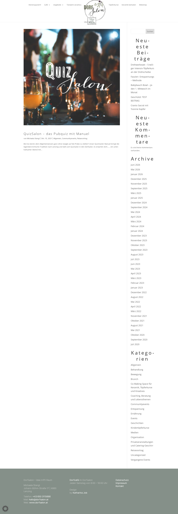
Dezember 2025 (139, 178)
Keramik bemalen (129, 5)
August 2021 (137, 325)
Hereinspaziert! (35, 5)
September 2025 (139, 188)
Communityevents (69, 138)
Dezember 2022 (139, 292)
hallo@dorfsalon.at (38, 499)
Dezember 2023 (139, 235)
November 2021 (139, 315)
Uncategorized (138, 455)
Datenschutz (122, 480)
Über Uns (88, 22)
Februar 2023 (137, 282)
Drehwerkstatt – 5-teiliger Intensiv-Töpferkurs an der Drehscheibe (142, 68)
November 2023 (139, 240)
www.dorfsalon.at (38, 502)
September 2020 (139, 339)
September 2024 (139, 207)
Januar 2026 (137, 174)
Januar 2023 (137, 287)
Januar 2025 (137, 197)
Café (46, 5)
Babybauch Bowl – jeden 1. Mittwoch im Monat (142, 89)
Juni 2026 (135, 164)
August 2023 (137, 254)
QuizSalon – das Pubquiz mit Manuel (56, 133)
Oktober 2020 (137, 334)
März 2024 (136, 221)
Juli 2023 (135, 259)
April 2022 (136, 306)
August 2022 (137, 297)
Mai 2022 (135, 301)
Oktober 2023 (137, 245)
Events (134, 418)
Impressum (121, 483)
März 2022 (136, 311)
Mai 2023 (135, 268)
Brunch (134, 379)
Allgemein (57, 138)
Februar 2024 (137, 226)
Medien (134, 432)
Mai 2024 (135, 212)
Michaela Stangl (33, 138)
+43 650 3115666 (42, 496)
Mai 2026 (135, 169)
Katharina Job (80, 492)
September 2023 (139, 249)
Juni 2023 (135, 264)
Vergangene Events (140, 459)
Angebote (57, 5)
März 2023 (136, 278)
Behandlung (137, 369)
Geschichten (137, 423)
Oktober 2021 (137, 320)
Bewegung (136, 374)
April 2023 (136, 273)
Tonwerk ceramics (74, 5)
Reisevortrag (82, 138)
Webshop (143, 5)
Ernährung (136, 413)
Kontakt (120, 486)
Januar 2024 (137, 230)
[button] (5, 508)
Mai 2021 (135, 330)
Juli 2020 (135, 344)
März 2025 (136, 193)
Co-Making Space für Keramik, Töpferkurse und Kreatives (141, 387)
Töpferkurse (114, 5)
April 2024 (136, 216)
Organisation (137, 437)
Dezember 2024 (139, 202)
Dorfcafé (74, 480)
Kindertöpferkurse (140, 427)
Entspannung (137, 408)
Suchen (150, 31)
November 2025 (139, 183)
